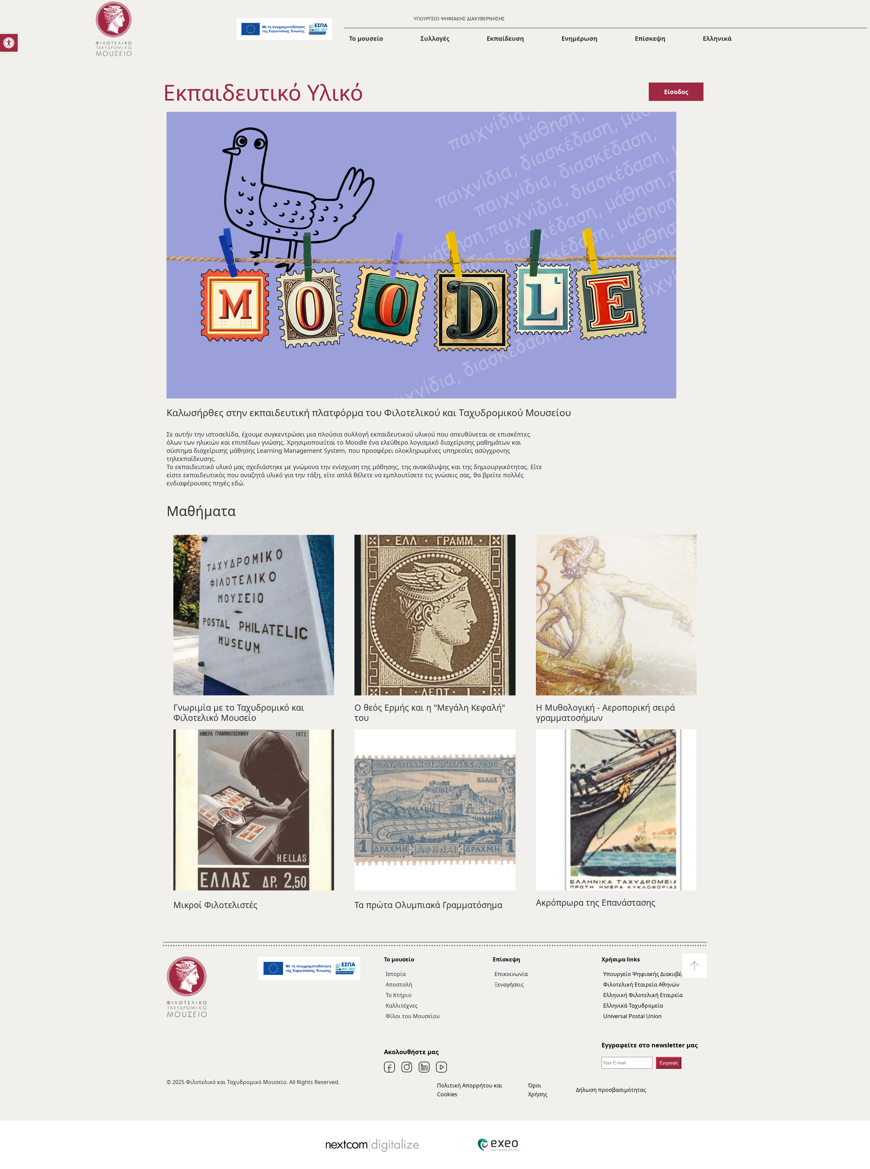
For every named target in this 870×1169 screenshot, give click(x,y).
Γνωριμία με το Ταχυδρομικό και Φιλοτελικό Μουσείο (238, 712)
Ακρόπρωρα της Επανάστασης (595, 902)
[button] (9, 43)
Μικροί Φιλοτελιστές (215, 904)
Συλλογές (434, 38)
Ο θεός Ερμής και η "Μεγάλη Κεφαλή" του (429, 712)
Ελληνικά (717, 38)
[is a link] (114, 29)
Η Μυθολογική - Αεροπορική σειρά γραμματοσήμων (605, 712)
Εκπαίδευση (505, 38)
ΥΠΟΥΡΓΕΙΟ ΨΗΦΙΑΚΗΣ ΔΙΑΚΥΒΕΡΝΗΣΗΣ (459, 18)
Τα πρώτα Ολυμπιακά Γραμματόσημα (428, 904)
